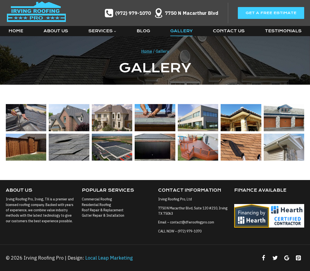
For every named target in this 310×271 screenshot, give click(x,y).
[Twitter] (275, 258)
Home (15, 31)
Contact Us (229, 31)
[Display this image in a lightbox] (26, 117)
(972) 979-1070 (190, 231)
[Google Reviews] (287, 258)
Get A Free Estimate (271, 13)
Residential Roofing (96, 205)
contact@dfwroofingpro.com (192, 222)
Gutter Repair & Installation (103, 215)
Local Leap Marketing (109, 258)
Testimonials (283, 31)
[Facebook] (263, 258)
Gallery (181, 31)
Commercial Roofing (97, 199)
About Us (56, 31)
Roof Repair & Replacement (103, 210)
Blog (143, 31)
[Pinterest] (298, 258)
